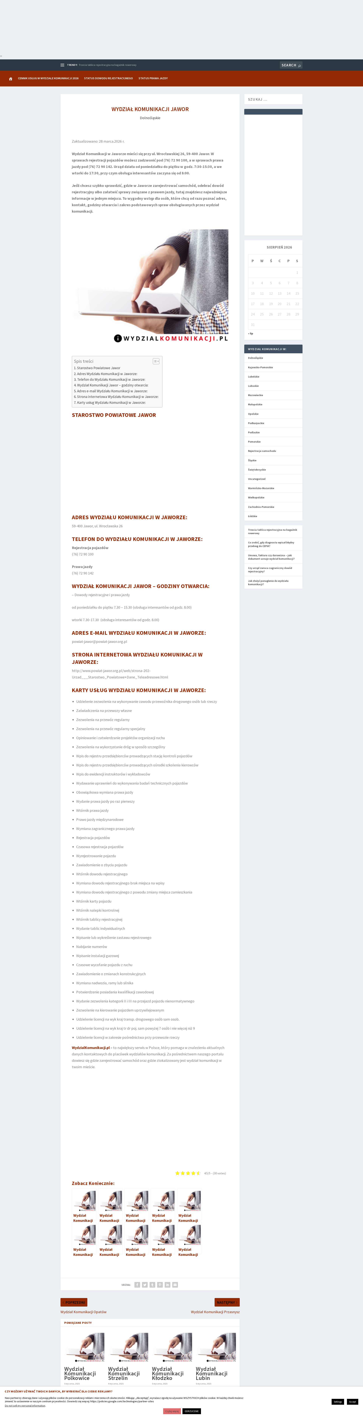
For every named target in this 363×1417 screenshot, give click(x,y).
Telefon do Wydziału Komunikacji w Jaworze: (111, 379)
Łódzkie (252, 516)
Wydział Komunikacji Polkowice (80, 1373)
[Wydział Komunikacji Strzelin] (128, 1347)
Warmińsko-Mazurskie (261, 488)
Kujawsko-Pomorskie (260, 367)
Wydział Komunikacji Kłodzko (168, 1373)
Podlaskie (254, 432)
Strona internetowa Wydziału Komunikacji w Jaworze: (117, 396)
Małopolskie (255, 404)
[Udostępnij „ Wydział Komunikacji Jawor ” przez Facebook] (137, 1285)
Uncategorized (256, 479)
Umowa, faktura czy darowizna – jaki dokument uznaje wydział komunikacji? (271, 557)
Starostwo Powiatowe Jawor (98, 368)
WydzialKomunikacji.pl (91, 1047)
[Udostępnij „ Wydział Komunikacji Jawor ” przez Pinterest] (160, 1285)
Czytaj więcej (172, 1411)
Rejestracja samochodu (262, 451)
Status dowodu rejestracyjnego (108, 78)
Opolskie (253, 414)
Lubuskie (253, 386)
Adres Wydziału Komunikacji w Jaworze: (107, 373)
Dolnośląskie (150, 117)
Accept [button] (352, 1401)
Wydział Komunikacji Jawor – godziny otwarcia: (112, 385)
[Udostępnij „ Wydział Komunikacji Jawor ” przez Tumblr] (152, 1285)
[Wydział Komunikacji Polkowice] (84, 1347)
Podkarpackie (256, 423)
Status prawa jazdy (153, 78)
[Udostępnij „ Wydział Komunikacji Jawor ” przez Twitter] (145, 1285)
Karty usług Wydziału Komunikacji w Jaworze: (111, 402)
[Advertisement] (113, 26)
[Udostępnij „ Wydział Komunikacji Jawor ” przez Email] (175, 1285)
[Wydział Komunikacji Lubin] (216, 1347)
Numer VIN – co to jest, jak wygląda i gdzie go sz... (107, 65)
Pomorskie (254, 441)
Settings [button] (338, 1401)
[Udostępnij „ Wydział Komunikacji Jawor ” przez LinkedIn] (167, 1285)
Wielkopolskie (256, 497)
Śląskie (252, 460)
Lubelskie (253, 376)
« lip (250, 333)
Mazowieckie (255, 395)
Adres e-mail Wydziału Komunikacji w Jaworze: (112, 391)
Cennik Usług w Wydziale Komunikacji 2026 (48, 78)
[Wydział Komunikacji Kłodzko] (172, 1347)
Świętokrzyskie (257, 469)
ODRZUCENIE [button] (192, 1411)
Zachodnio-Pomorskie (261, 507)
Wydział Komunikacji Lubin (212, 1373)
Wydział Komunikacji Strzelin (124, 1373)
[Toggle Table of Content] (154, 361)
